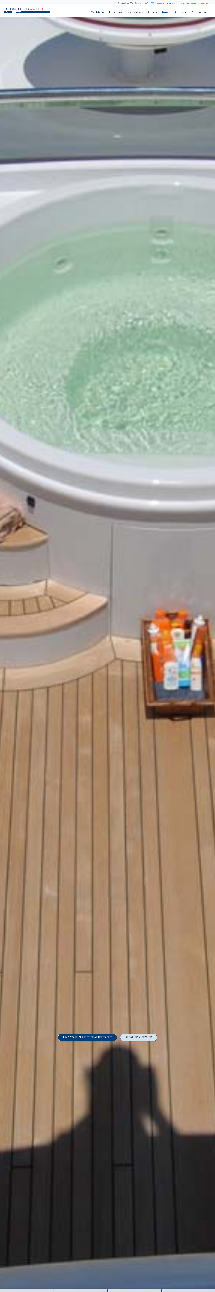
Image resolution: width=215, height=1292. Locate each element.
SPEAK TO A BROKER (138, 1037)
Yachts (96, 12)
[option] (107, 646)
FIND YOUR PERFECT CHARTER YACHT (87, 1037)
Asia (182, 2)
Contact (197, 12)
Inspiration (135, 12)
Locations (115, 12)
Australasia (205, 2)
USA (146, 2)
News (166, 12)
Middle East (172, 2)
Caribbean (192, 2)
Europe (160, 2)
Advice (152, 12)
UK (152, 2)
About (179, 12)
